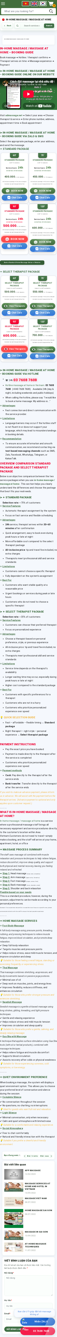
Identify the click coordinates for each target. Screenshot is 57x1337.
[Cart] (51, 3)
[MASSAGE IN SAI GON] (13, 1235)
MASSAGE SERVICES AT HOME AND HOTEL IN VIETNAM (37, 1186)
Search (49, 25)
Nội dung (9, 1273)
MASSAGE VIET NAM (36, 1198)
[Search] (51, 11)
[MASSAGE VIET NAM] (13, 1201)
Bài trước (32, 1156)
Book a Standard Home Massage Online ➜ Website (22, 262)
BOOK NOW (17, 191)
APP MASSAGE (33, 1170)
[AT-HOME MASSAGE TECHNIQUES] (13, 1247)
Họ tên (8, 1300)
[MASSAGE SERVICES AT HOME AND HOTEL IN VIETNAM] (13, 1188)
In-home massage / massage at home (20, 821)
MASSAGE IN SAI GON (36, 1232)
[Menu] (3, 3)
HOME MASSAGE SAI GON (38, 1210)
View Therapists (17, 306)
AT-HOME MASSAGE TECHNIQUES (35, 1245)
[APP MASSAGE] (13, 1174)
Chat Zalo (16, 197)
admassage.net (13, 115)
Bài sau (44, 1156)
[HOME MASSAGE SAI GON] (13, 1218)
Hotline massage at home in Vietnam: (25, 385)
